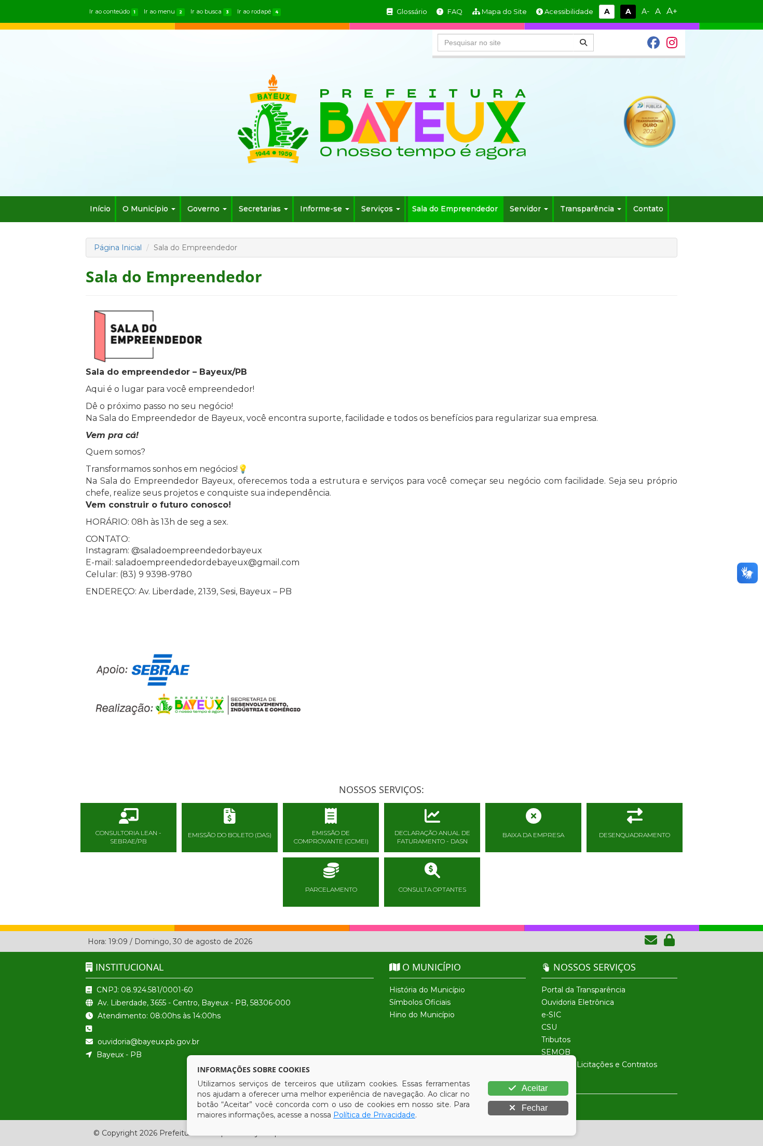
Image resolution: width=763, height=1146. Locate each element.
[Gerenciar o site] (669, 942)
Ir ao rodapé (257, 11)
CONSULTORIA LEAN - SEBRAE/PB (128, 837)
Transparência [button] (587, 208)
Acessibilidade (568, 11)
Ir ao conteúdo (112, 11)
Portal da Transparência (583, 989)
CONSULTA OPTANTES (432, 889)
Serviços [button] (377, 208)
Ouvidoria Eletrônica (577, 1002)
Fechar (534, 1107)
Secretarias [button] (260, 208)
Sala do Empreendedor (455, 208)
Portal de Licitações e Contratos (599, 1064)
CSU (549, 1027)
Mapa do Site (503, 11)
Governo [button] (203, 208)
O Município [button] (145, 208)
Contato (648, 208)
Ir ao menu (163, 11)
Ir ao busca (209, 11)
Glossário (411, 11)
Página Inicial (118, 247)
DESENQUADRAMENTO (634, 835)
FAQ (454, 11)
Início (100, 208)
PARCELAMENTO (331, 889)
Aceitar (534, 1088)
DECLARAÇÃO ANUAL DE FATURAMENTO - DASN (432, 837)
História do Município (427, 989)
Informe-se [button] (321, 208)
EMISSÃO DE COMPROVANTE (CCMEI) (331, 837)
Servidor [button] (525, 208)
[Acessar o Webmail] (651, 942)
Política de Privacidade (374, 1115)
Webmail (557, 1077)
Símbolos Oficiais (420, 1002)
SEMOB (555, 1052)
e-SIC (551, 1014)
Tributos (555, 1039)
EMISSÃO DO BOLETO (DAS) (229, 835)
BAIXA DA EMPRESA (533, 835)
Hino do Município (422, 1014)
